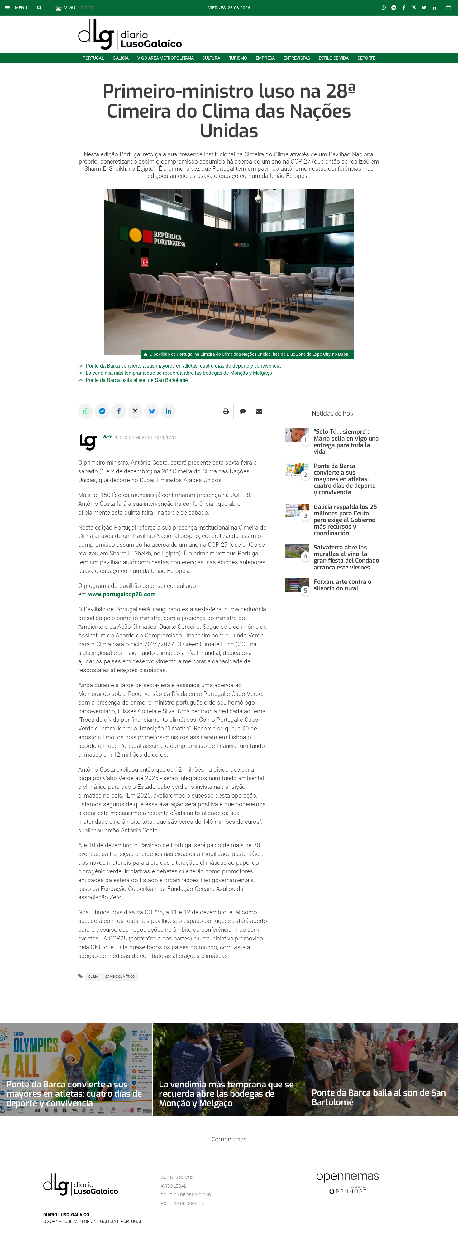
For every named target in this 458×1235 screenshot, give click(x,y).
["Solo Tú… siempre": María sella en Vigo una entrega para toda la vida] (297, 435)
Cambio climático (120, 976)
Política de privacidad (186, 1194)
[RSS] (76, 1205)
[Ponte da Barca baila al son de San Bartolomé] (381, 1069)
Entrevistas (297, 58)
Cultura (211, 58)
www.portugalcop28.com (121, 594)
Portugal (93, 58)
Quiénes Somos (177, 1177)
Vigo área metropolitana (165, 58)
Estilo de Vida (334, 58)
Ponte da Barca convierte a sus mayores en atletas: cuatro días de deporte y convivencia (183, 366)
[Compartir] (384, 8)
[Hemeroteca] (448, 8)
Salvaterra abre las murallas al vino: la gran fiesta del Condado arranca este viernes (346, 557)
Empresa (265, 58)
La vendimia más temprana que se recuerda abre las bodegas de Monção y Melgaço (179, 373)
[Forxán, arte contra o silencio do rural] (297, 585)
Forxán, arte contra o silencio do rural (342, 585)
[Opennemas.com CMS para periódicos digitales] (348, 1183)
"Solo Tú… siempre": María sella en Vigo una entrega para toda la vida (346, 441)
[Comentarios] (242, 411)
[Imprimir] (226, 411)
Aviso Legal (173, 1186)
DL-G (107, 436)
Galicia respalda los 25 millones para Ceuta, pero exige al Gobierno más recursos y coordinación (345, 520)
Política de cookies (182, 1203)
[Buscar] (39, 7)
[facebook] (57, 1205)
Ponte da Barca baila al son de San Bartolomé (137, 380)
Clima (93, 976)
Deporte (366, 58)
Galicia (121, 58)
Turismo (238, 58)
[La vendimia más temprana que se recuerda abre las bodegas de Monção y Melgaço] (229, 1069)
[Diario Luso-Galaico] (130, 34)
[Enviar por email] (259, 411)
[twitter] (66, 1205)
